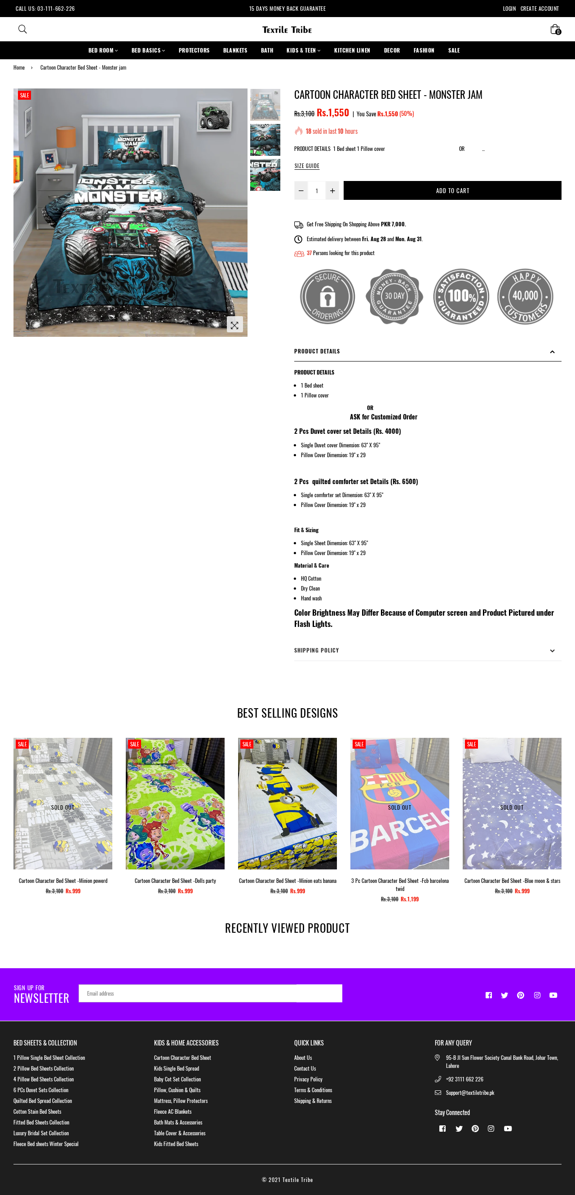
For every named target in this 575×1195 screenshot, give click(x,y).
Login (509, 8)
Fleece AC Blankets (172, 1111)
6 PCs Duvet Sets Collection (40, 1090)
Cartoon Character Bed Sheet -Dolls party (175, 880)
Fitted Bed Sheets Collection (41, 1122)
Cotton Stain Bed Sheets (37, 1111)
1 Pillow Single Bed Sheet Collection (49, 1057)
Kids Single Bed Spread (176, 1068)
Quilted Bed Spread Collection (42, 1100)
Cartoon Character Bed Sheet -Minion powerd (63, 880)
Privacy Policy (308, 1079)
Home (19, 67)
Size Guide (307, 165)
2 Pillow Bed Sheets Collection (43, 1068)
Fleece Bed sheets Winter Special (46, 1143)
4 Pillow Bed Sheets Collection (43, 1079)
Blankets (235, 50)
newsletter (42, 994)
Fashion (424, 50)
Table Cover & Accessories (179, 1133)
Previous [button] (24, 213)
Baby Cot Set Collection (177, 1079)
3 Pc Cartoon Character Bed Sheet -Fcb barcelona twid (400, 884)
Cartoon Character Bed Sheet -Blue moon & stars (512, 880)
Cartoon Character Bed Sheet (182, 1057)
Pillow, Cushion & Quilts (177, 1090)
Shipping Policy (316, 650)
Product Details (317, 351)
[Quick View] (214, 759)
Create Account (540, 8)
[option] (130, 212)
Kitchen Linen (352, 50)
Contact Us (305, 1068)
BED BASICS (147, 50)
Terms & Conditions (313, 1090)
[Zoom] (235, 324)
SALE (454, 50)
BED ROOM (101, 50)
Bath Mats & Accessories (178, 1122)
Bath (267, 50)
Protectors (194, 50)
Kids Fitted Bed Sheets (176, 1143)
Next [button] (236, 213)
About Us (303, 1057)
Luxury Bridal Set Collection (41, 1133)
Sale (24, 95)
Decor (392, 50)
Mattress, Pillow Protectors (181, 1100)
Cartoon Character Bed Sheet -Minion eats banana (287, 880)
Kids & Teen (302, 50)
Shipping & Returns (313, 1100)
